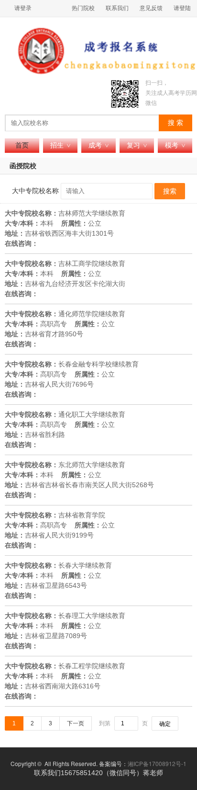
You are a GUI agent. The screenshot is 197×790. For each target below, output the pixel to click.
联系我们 (117, 8)
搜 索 (175, 122)
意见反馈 (151, 8)
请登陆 (182, 8)
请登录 (23, 8)
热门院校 (83, 8)
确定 (165, 724)
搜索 (169, 191)
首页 (22, 145)
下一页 (75, 723)
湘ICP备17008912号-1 (157, 763)
